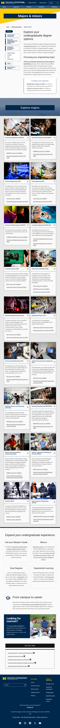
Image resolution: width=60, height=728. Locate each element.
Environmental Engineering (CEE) (14, 361)
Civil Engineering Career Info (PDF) (42, 201)
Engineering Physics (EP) (39, 315)
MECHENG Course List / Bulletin (41, 423)
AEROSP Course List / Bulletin (15, 153)
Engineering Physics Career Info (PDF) (43, 330)
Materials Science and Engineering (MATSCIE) (14, 407)
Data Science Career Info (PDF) (41, 292)
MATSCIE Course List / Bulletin (15, 421)
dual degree (20, 577)
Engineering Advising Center (15, 656)
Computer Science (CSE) (12, 269)
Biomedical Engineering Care (41, 154)
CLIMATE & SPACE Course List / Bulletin (17, 237)
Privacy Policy (16, 717)
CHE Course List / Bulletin (13, 198)
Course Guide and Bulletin (16, 626)
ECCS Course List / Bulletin (40, 286)
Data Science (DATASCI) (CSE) (40, 269)
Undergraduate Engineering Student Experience (21, 663)
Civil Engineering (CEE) (38, 181)
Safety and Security (42, 717)
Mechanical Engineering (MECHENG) (42, 406)
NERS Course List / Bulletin (40, 469)
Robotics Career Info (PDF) (14, 519)
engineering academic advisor (35, 88)
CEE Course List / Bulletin (40, 198)
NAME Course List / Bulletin (14, 473)
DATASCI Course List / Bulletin (41, 289)
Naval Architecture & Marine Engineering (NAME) (13, 453)
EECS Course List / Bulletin (14, 284)
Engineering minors (38, 547)
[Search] (57, 3)
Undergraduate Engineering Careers (18, 666)
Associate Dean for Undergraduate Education (20, 653)
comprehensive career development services (33, 604)
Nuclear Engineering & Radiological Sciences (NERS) (41, 453)
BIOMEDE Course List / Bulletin (41, 151)
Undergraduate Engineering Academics (18, 659)
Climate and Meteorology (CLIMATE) (15, 225)
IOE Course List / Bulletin (40, 378)
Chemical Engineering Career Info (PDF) (17, 201)
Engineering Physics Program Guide (43, 327)
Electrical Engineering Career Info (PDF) (17, 337)
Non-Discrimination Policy (28, 717)
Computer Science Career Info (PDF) (16, 287)
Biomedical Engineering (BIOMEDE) (41, 137)
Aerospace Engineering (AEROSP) (14, 137)
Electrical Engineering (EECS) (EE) (14, 315)
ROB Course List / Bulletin (13, 516)
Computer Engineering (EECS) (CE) (41, 225)
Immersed (51, 577)
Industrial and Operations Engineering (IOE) (42, 361)
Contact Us (30, 707)
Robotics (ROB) (9, 501)
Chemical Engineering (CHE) (13, 181)
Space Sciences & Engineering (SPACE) (40, 501)
